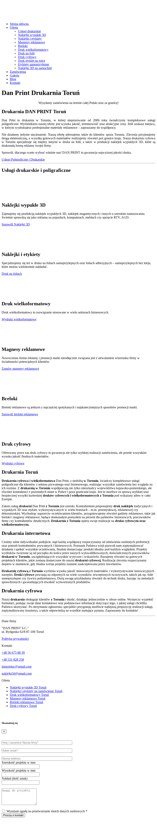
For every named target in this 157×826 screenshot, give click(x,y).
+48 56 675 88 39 (13, 652)
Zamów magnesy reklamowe (20, 368)
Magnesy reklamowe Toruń (27, 698)
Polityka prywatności (15, 638)
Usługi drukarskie (29, 31)
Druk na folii (26, 53)
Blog (13, 79)
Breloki (23, 46)
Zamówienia (18, 71)
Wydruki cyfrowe (13, 463)
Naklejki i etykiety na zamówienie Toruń (36, 691)
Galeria (14, 75)
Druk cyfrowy (27, 57)
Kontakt (15, 83)
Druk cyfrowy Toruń (23, 706)
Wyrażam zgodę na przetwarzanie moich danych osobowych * (46, 811)
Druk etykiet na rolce (31, 60)
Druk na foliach (12, 273)
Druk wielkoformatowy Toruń (29, 694)
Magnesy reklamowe (31, 42)
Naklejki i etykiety (30, 38)
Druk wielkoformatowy (33, 49)
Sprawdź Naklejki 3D (16, 224)
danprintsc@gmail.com (16, 666)
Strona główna (19, 24)
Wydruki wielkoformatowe (19, 319)
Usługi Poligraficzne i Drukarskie (23, 159)
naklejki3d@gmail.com (17, 673)
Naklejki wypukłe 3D (32, 35)
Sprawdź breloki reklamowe (20, 414)
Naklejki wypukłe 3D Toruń (28, 687)
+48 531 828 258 (13, 659)
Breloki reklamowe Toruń (26, 702)
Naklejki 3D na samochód (35, 68)
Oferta (14, 27)
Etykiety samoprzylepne (33, 64)
